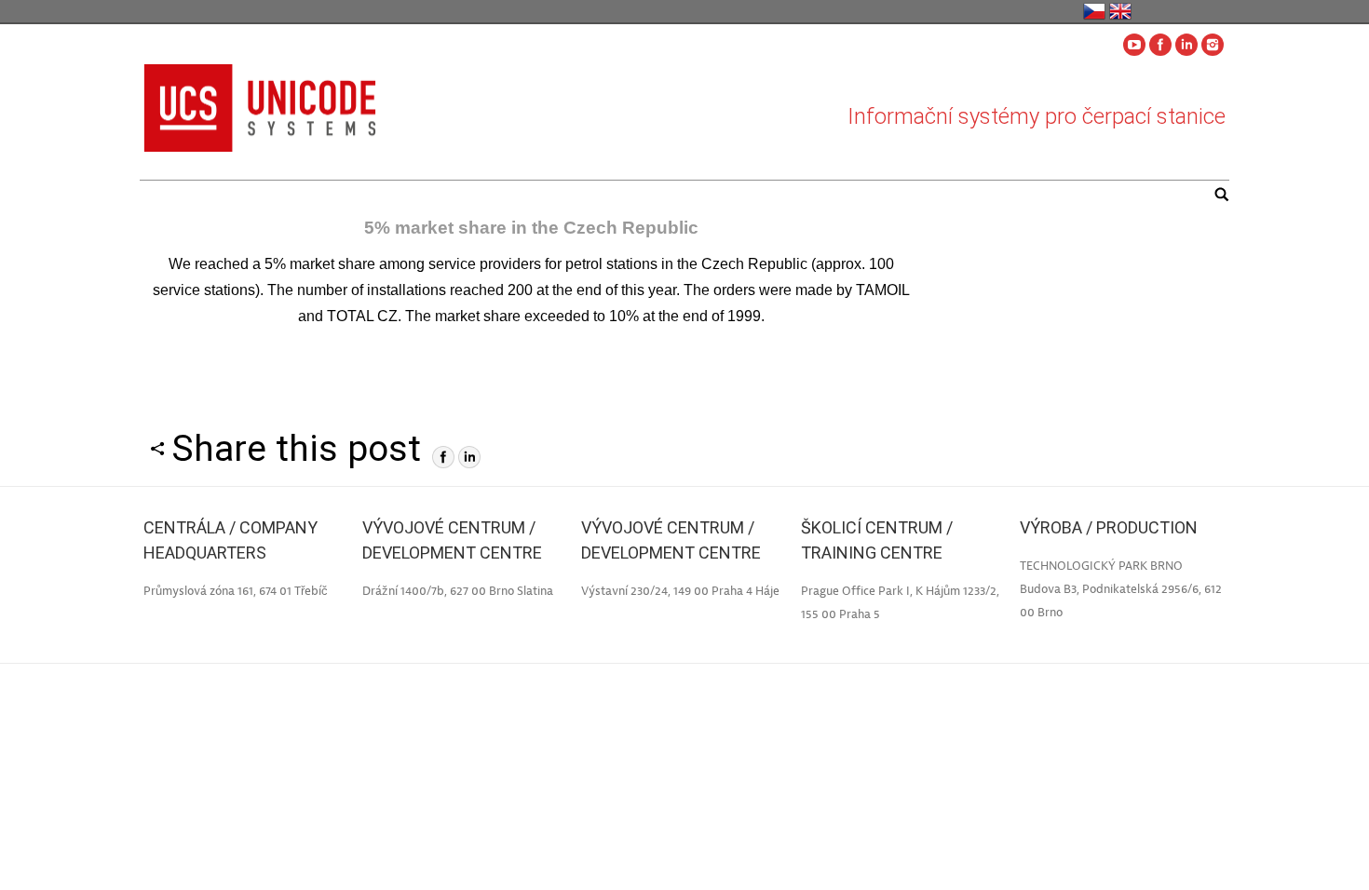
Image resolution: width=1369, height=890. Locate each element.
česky (1094, 11)
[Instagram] (1212, 45)
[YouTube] (1134, 45)
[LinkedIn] (469, 457)
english (1120, 11)
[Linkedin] (1186, 45)
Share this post (296, 448)
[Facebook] (1160, 45)
